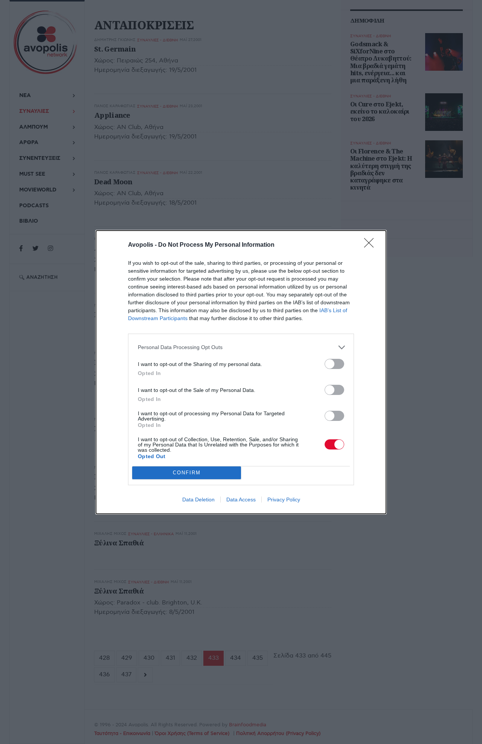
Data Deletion (198, 500)
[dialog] (241, 372)
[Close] (371, 245)
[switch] (334, 364)
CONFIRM (187, 472)
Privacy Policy (283, 500)
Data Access (241, 500)
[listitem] (241, 347)
